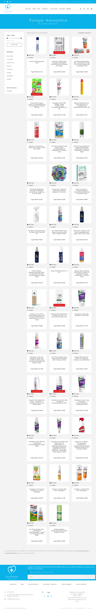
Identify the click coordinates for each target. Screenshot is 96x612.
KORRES (9, 79)
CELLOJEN (10, 59)
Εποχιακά (9, 91)
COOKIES (89, 608)
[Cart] (91, 9)
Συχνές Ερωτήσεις (33, 584)
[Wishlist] (88, 9)
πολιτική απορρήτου (49, 572)
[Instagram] (7, 2)
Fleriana (9, 66)
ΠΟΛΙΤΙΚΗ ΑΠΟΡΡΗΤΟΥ (66, 608)
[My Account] (84, 9)
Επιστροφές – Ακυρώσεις (50, 584)
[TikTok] (10, 2)
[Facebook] (4, 2)
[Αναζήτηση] (80, 9)
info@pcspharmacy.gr (65, 1)
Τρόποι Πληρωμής (66, 584)
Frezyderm (10, 69)
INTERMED (10, 76)
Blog (22, 584)
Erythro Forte (10, 63)
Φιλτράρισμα (14, 44)
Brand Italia (10, 56)
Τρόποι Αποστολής (81, 584)
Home (39, 23)
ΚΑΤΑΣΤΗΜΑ (44, 23)
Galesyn (9, 72)
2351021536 (53, 1)
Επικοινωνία (13, 584)
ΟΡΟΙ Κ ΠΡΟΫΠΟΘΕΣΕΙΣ (79, 608)
